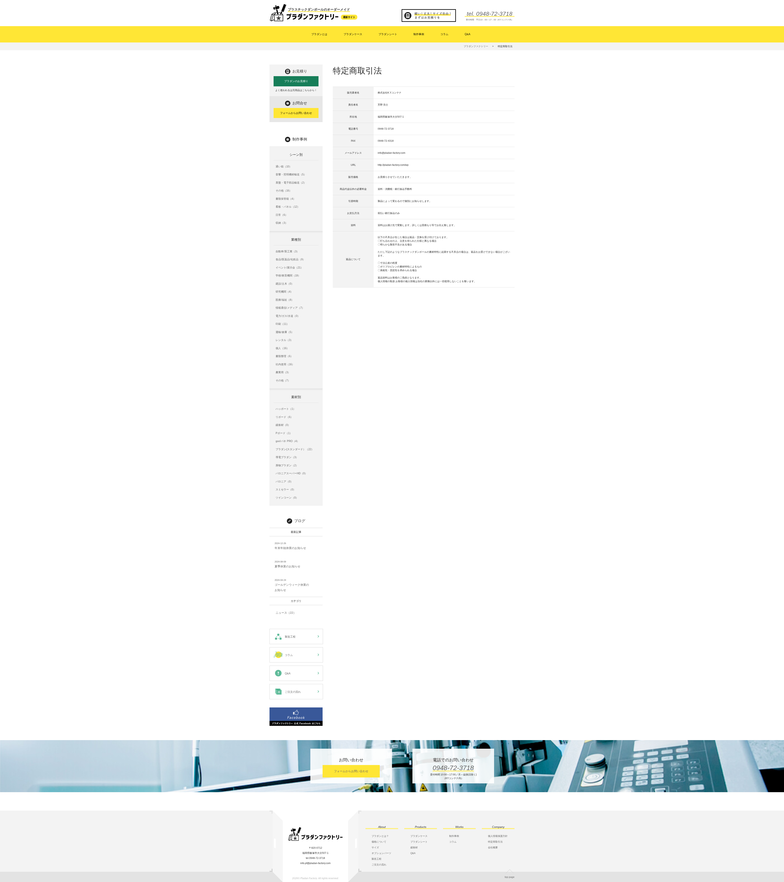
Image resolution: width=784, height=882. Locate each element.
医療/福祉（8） (285, 299)
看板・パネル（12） (288, 206)
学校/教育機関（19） (288, 275)
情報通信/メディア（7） (290, 307)
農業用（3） (283, 372)
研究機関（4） (284, 291)
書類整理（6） (284, 356)
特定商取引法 (495, 841)
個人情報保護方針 (498, 836)
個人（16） (282, 348)
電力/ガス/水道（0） (288, 315)
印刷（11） (282, 323)
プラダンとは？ (380, 836)
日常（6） (282, 214)
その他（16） (284, 190)
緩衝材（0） (283, 425)
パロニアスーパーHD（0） (291, 473)
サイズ (375, 847)
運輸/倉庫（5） (285, 332)
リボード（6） (284, 417)
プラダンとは (319, 34)
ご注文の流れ (379, 864)
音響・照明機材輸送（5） (291, 174)
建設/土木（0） (285, 283)
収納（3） (282, 222)
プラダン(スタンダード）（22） (295, 449)
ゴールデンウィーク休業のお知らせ (292, 585)
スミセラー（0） (286, 489)
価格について (379, 841)
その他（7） (283, 380)
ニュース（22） (286, 612)
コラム (444, 34)
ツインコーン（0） (287, 497)
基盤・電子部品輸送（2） (291, 182)
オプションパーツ (381, 853)
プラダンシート (388, 34)
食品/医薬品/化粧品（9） (290, 259)
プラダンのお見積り (296, 81)
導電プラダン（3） (287, 457)
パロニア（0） (284, 481)
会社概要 (493, 847)
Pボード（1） (284, 433)
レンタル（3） (284, 340)
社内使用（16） (285, 364)
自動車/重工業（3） (287, 251)
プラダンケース (353, 34)
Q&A (467, 34)
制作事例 (418, 34)
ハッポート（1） (286, 408)
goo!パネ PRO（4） (287, 441)
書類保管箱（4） (286, 198)
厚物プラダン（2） (287, 465)
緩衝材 (414, 847)
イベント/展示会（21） (289, 267)
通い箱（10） (284, 166)
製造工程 (376, 859)
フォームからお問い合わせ (296, 113)
